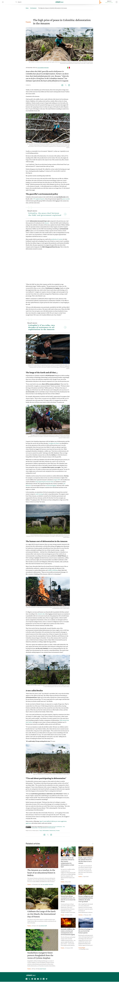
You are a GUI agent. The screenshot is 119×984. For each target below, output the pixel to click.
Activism (80, 915)
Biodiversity (52, 830)
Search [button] (19, 2)
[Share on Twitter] (66, 85)
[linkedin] (43, 979)
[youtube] (38, 979)
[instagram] (41, 979)
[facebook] (26, 979)
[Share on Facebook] (62, 85)
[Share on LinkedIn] (69, 85)
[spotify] (35, 979)
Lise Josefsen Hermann (43, 67)
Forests (28, 22)
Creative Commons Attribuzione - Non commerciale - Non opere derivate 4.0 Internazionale (48, 827)
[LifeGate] (59, 2)
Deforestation (45, 830)
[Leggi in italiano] (68, 67)
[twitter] (29, 979)
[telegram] (46, 979)
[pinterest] (32, 979)
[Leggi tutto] (92, 843)
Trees (40, 830)
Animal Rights (81, 948)
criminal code (41, 614)
